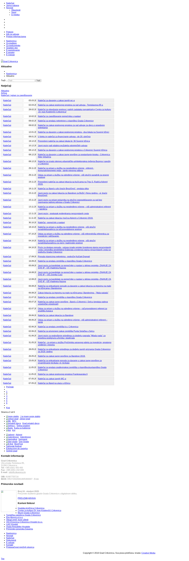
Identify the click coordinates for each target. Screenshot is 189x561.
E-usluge (10, 542)
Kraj (8, 408)
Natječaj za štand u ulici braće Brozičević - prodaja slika (63, 189)
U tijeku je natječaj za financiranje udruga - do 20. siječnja (64, 136)
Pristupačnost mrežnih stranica (20, 547)
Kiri (13, 430)
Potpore (9, 32)
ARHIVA (32, 498)
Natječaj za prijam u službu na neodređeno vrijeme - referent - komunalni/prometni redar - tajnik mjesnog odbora (66, 169)
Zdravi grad (25, 419)
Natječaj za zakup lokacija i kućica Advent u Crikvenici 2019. (65, 218)
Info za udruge (12, 34)
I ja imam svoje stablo (30, 416)
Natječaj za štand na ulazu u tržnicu (54, 383)
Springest (22, 439)
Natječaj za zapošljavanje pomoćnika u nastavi (59, 116)
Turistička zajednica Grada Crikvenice (23, 515)
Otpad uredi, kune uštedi (17, 520)
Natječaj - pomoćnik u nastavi (51, 222)
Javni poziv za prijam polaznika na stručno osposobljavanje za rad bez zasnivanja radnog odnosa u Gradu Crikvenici (70, 201)
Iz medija (15, 15)
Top (2, 559)
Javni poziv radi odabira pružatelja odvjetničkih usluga (62, 145)
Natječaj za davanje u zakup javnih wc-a (56, 100)
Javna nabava (12, 5)
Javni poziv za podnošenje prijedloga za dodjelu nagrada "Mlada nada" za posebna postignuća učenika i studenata (72, 337)
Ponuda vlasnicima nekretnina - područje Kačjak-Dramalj (64, 256)
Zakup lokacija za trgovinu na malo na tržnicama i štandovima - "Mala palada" (73, 293)
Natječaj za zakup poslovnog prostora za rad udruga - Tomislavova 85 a (70, 105)
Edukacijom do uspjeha (17, 448)
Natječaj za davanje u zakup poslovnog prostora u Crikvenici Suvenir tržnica (72, 150)
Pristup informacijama (16, 36)
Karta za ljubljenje (22, 428)
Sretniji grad (11, 451)
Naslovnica (11, 74)
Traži (38, 81)
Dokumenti (11, 540)
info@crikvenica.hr (17, 472)
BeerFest (18, 444)
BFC (14, 421)
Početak (10, 387)
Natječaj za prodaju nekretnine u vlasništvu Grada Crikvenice (66, 121)
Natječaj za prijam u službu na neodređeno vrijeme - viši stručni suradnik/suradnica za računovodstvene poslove (67, 228)
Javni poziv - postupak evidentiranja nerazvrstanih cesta (63, 213)
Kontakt (9, 545)
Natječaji (10, 3)
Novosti (9, 8)
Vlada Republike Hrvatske (18, 527)
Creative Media (148, 553)
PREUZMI (22, 498)
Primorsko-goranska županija (19, 529)
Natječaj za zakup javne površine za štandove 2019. (61, 356)
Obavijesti (15, 10)
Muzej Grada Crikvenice (29, 513)
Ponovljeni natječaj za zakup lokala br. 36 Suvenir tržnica (64, 141)
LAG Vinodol (12, 524)
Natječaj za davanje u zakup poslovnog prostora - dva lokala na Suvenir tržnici (73, 132)
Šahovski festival (14, 446)
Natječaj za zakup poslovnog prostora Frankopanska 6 (63, 374)
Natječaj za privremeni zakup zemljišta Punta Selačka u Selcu (66, 331)
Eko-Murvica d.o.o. (14, 517)
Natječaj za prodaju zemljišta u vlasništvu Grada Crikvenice (65, 261)
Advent (19, 435)
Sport (13, 12)
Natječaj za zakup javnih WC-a (52, 379)
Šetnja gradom (23, 426)
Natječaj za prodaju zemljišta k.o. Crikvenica (58, 327)
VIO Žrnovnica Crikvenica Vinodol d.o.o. (24, 522)
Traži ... (4, 80)
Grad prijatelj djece (30, 423)
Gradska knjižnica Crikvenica (31, 508)
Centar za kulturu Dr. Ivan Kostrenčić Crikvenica (39, 510)
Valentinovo (25, 437)
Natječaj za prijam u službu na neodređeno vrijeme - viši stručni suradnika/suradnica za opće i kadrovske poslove (67, 242)
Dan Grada (24, 442)
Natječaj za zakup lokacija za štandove (55, 315)
